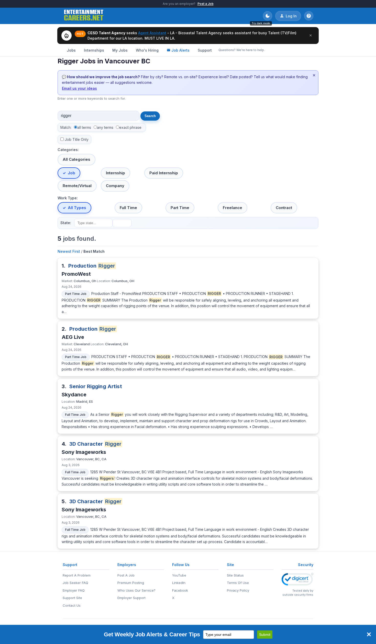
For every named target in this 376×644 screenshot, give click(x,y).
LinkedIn (178, 583)
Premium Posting (130, 583)
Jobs (71, 50)
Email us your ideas (79, 88)
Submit (264, 634)
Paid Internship (163, 172)
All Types (77, 207)
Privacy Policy (238, 590)
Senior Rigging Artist (95, 386)
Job (71, 172)
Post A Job (126, 575)
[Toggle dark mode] (267, 15)
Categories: (68, 149)
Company (115, 185)
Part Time (180, 207)
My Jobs (120, 50)
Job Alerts (180, 50)
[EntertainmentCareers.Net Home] (84, 16)
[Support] (308, 15)
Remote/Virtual (77, 185)
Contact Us (72, 605)
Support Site (72, 598)
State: (65, 223)
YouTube (179, 575)
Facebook (180, 590)
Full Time (128, 207)
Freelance (232, 207)
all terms (84, 127)
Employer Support (131, 598)
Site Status (235, 575)
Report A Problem (77, 575)
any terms (105, 127)
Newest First (69, 251)
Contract (284, 207)
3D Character (95, 444)
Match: (65, 127)
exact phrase (130, 127)
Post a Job (205, 4)
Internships (94, 50)
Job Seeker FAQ (75, 583)
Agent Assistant (152, 33)
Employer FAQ (74, 590)
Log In (291, 16)
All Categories (76, 159)
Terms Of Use (238, 583)
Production (91, 266)
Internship (115, 172)
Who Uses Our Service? (136, 590)
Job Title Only (77, 139)
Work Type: (68, 198)
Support (205, 50)
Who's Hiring (147, 50)
